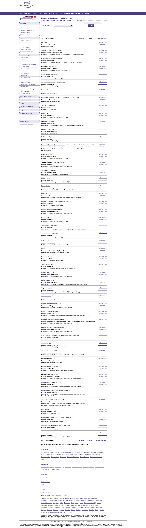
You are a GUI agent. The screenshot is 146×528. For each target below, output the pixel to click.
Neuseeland (94, 505)
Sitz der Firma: (46, 25)
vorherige (81, 38)
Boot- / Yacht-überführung (27, 89)
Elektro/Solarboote (77, 452)
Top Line (43, 105)
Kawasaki (44, 42)
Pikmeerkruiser (45, 209)
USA (47, 512)
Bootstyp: (79, 23)
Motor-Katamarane (56, 454)
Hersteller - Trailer (25, 32)
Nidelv (43, 154)
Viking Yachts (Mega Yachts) (49, 303)
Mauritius (77, 505)
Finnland (76, 500)
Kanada (99, 503)
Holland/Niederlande (46, 503)
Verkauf (22, 38)
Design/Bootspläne (25, 82)
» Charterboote (103, 42)
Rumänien (73, 507)
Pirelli (42, 409)
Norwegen (44, 507)
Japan (81, 503)
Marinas (23, 59)
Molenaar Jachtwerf (46, 327)
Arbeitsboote (54, 452)
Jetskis (43, 489)
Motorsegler (58, 467)
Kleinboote (44, 474)
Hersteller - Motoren (26, 28)
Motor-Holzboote (45, 454)
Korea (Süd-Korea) (53, 505)
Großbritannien (99, 500)
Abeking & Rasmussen (47, 50)
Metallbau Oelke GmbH (47, 390)
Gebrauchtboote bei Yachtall (27, 51)
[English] (29, 17)
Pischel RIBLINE (45, 335)
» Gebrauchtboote (102, 44)
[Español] (32, 17)
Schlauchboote (45, 482)
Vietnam (66, 512)
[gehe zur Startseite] (27, 4)
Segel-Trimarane (99, 467)
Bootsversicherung (25, 80)
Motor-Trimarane (78, 454)
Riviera (43, 178)
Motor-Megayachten (67, 454)
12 (96, 38)
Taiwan (73, 510)
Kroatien (61, 505)
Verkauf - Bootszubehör (27, 45)
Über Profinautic (25, 121)
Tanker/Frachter (84, 457)
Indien (61, 503)
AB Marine (44, 129)
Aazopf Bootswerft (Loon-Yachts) (50, 399)
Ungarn (43, 512)
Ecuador (65, 500)
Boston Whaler (45, 280)
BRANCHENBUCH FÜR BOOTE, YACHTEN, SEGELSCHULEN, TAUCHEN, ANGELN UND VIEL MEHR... (55, 13)
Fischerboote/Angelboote (89, 452)
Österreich (50, 507)
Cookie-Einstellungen (86, 521)
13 (98, 38)
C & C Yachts (45, 256)
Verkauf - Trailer (25, 47)
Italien (76, 503)
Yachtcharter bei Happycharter (28, 64)
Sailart (43, 264)
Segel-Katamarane (77, 467)
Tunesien (91, 510)
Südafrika (67, 510)
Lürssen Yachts (45, 233)
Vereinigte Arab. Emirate (56, 512)
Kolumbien (44, 505)
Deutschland (44, 500)
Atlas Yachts (44, 350)
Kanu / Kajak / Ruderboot (27, 96)
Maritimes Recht (25, 66)
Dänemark (94, 498)
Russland (80, 507)
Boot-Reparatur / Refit (26, 71)
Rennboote (63, 457)
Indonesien (67, 503)
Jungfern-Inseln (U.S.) (90, 503)
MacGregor (44, 343)
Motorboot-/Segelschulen (27, 62)
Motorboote (44, 449)
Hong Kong (56, 503)
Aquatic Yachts (45, 425)
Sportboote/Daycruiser (73, 457)
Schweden (86, 507)
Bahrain (62, 498)
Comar (43, 248)
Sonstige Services (25, 93)
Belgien (67, 498)
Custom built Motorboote (64, 452)
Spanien (62, 510)
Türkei (96, 510)
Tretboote (59, 477)
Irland (72, 503)
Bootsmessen (24, 57)
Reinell (43, 217)
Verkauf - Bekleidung (26, 49)
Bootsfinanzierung (25, 77)
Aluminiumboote (45, 452)
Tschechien (85, 510)
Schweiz (93, 507)
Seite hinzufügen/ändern (26, 124)
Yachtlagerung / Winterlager (28, 84)
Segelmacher (24, 75)
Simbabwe (99, 507)
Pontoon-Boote (55, 457)
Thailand (78, 510)
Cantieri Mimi (45, 225)
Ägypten (43, 498)
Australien (56, 498)
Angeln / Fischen (25, 110)
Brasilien (72, 498)
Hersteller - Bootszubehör (27, 30)
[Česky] (24, 17)
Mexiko (83, 505)
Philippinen (57, 507)
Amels (43, 74)
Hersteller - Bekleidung (26, 34)
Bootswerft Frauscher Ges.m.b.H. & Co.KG (53, 144)
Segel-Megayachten (88, 467)
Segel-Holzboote (67, 467)
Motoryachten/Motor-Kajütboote (92, 454)
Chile (77, 498)
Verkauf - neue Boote (26, 40)
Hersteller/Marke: (46, 23)
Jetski (22, 103)
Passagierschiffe (45, 457)
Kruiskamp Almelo (46, 319)
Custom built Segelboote (47, 467)
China (81, 498)
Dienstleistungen (25, 55)
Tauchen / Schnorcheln (26, 106)
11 (94, 38)
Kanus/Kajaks (44, 477)
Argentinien (49, 498)
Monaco (88, 505)
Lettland (67, 505)
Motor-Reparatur (25, 73)
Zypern (71, 512)
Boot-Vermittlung (25, 91)
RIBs (42, 484)
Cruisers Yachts (45, 272)
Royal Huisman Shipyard (48, 82)
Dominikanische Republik (55, 500)
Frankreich (83, 500)
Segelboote (44, 464)
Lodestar (43, 311)
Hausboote (100, 452)
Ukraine (102, 510)
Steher (47, 492)
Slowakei (49, 510)
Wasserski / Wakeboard (26, 100)
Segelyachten (55, 469)
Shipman (43, 201)
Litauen (72, 505)
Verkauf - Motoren (25, 42)
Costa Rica (87, 498)
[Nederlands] (35, 17)
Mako (42, 193)
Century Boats (45, 382)
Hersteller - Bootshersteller (27, 25)
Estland (71, 500)
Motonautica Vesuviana (47, 97)
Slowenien (55, 510)
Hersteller (23, 23)
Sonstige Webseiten (26, 113)
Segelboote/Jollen (45, 469)
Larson (43, 113)
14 (100, 38)
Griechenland (90, 500)
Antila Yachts (45, 417)
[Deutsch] (26, 17)
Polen (62, 507)
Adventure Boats (46, 295)
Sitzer (42, 492)
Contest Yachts (45, 58)
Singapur (43, 510)
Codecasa (44, 240)
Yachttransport (24, 86)
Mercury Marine (45, 186)
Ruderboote (53, 477)
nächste (103, 38)
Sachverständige (25, 68)
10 (92, 38)
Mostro (43, 89)
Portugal (68, 507)
